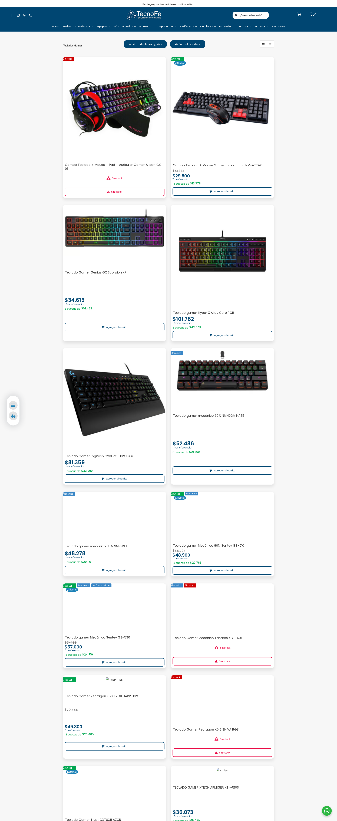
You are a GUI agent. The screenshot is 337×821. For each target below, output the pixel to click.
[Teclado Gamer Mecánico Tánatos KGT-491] (222, 607)
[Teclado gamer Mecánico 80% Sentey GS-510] (222, 516)
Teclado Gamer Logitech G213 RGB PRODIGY (99, 456)
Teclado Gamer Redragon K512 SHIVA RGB (206, 729)
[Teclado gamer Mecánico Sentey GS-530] (114, 607)
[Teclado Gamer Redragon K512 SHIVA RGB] (222, 699)
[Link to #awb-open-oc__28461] (13, 405)
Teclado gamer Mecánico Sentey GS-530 (97, 637)
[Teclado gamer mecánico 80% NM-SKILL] (114, 516)
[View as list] (270, 44)
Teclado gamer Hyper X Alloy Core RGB (203, 312)
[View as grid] (263, 44)
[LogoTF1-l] (143, 11)
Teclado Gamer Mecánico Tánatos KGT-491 (207, 638)
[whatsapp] (24, 15)
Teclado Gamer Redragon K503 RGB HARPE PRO (102, 696)
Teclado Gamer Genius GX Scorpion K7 (95, 272)
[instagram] (18, 15)
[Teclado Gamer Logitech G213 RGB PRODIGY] (114, 399)
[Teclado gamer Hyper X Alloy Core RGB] (222, 256)
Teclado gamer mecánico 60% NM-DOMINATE (208, 415)
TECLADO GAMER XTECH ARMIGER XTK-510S (206, 787)
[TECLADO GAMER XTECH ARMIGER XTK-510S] (222, 770)
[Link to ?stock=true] (13, 415)
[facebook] (12, 15)
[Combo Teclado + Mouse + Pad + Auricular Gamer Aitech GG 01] (114, 108)
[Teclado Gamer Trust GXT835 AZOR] (114, 790)
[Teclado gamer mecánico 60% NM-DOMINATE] (222, 375)
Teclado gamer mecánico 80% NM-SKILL (96, 546)
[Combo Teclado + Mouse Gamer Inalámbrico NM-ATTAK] (222, 108)
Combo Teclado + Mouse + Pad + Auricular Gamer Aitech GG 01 (113, 167)
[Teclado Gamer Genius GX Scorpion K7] (114, 232)
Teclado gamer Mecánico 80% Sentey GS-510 (208, 545)
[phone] (30, 15)
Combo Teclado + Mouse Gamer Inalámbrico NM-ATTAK (217, 165)
